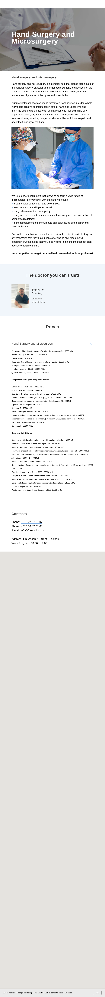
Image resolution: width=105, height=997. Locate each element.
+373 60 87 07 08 (31, 911)
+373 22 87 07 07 (31, 907)
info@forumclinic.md (33, 916)
